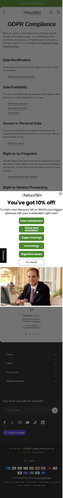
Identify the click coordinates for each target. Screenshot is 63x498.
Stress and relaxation (30, 229)
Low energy (30, 246)
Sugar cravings (30, 237)
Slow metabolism (30, 221)
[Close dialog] (59, 193)
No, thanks (30, 262)
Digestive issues (30, 254)
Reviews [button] (3, 255)
